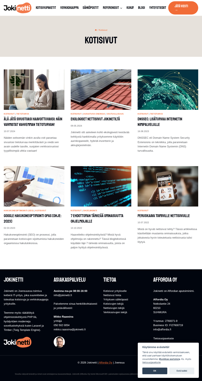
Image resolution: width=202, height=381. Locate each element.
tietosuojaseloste (151, 362)
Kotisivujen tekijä (113, 303)
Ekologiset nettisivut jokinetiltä (95, 119)
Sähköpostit (91, 8)
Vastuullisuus (115, 114)
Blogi (141, 8)
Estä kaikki (182, 371)
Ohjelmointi (90, 211)
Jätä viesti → (181, 8)
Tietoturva (22, 114)
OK (154, 371)
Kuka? (130, 8)
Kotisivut (9, 114)
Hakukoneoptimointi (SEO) (19, 211)
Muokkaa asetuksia (169, 359)
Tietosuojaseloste (163, 338)
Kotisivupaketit (46, 8)
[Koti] (96, 30)
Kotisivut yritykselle (115, 290)
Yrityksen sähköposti (115, 299)
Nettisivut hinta (112, 295)
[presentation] (34, 89)
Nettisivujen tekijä (113, 308)
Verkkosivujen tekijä (115, 312)
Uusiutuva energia (94, 114)
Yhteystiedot (157, 8)
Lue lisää (12, 158)
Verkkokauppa (69, 8)
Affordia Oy (105, 362)
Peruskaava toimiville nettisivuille (164, 215)
